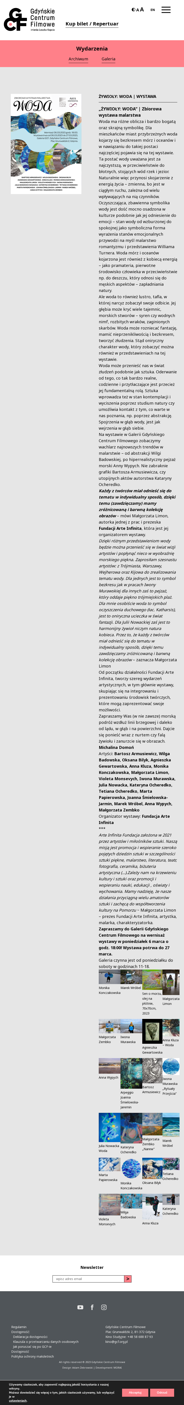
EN (153, 10)
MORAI (118, 1367)
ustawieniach (18, 1401)
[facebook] (96, 1308)
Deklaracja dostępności (29, 1337)
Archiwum (78, 59)
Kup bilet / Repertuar (92, 23)
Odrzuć (162, 1392)
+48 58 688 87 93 (140, 1337)
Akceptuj (135, 1392)
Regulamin (18, 1327)
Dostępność (20, 1351)
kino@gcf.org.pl (116, 1342)
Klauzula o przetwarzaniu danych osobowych (45, 1342)
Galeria (108, 59)
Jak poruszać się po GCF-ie (31, 1346)
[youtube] (84, 1307)
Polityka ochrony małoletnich (32, 1356)
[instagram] (104, 1308)
